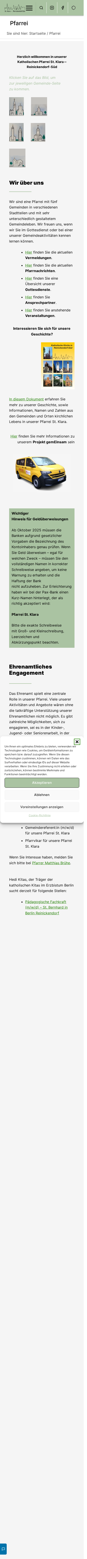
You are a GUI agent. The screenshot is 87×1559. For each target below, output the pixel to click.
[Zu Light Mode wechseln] (73, 7)
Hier (28, 252)
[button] (77, 741)
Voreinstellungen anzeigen (41, 807)
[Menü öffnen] (29, 7)
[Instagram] (52, 7)
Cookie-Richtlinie (40, 815)
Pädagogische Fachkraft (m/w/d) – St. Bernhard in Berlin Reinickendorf (46, 907)
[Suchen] (41, 7)
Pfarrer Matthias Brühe (51, 863)
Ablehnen (42, 795)
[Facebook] (62, 7)
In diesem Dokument (26, 399)
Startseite (37, 33)
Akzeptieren (42, 782)
